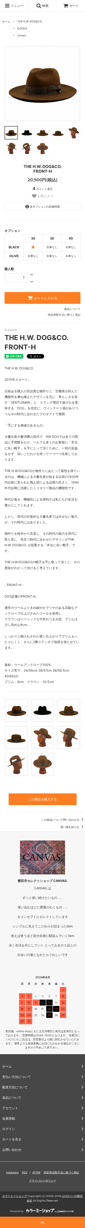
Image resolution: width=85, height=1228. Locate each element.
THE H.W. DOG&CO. (29, 21)
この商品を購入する (42, 799)
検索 (45, 5)
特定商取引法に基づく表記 (64, 314)
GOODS (22, 28)
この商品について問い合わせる (60, 819)
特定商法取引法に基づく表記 (61, 1172)
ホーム (6, 21)
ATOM (36, 1172)
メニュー (16, 5)
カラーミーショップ (14, 1196)
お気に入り (44, 196)
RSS (24, 1172)
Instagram (12, 1172)
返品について (72, 309)
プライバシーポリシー (42, 1180)
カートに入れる (45, 298)
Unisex (21, 35)
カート (74, 5)
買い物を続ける (70, 827)
